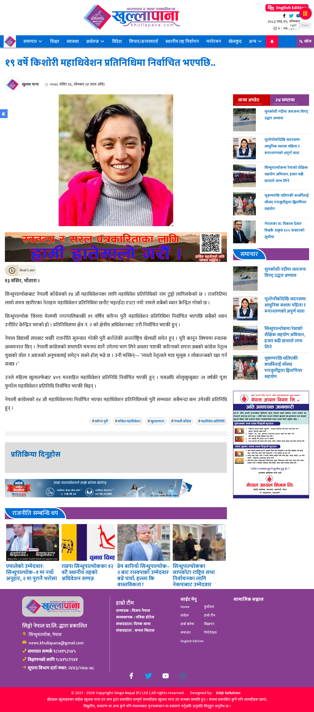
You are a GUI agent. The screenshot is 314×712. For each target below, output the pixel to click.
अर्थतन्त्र (93, 41)
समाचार (30, 41)
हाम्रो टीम (209, 615)
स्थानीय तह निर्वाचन (182, 41)
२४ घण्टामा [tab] (285, 100)
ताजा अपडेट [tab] (248, 100)
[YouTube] (298, 15)
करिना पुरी (101, 421)
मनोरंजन (213, 41)
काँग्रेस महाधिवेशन (129, 421)
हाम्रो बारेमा (187, 624)
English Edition (290, 8)
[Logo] (131, 17)
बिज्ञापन (209, 624)
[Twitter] (291, 15)
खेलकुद (235, 41)
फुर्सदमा (209, 607)
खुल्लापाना (157, 421)
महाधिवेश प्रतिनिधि (213, 421)
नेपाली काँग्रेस (182, 421)
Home (185, 607)
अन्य (253, 41)
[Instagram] (182, 675)
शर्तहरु (185, 615)
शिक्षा (54, 41)
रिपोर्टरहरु (210, 632)
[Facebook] (284, 15)
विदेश (117, 41)
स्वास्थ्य (72, 41)
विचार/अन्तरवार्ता (143, 41)
